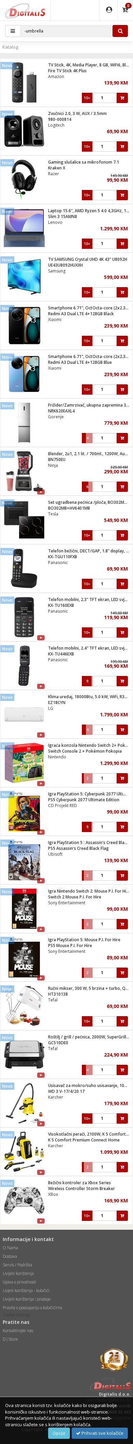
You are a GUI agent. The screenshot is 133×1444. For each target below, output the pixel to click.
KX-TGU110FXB (62, 557)
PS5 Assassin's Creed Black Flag (78, 848)
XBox (53, 1194)
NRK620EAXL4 (61, 411)
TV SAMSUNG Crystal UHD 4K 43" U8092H (87, 259)
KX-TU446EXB (61, 654)
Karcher (55, 1097)
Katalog (10, 47)
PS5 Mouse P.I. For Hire (70, 945)
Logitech (56, 125)
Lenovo (55, 222)
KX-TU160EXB (61, 605)
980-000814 (59, 119)
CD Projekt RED (62, 805)
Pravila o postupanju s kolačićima (32, 1308)
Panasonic (58, 562)
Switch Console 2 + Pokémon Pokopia (85, 751)
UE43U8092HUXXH (65, 265)
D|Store (10, 1339)
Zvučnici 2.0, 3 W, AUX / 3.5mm (77, 113)
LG (50, 708)
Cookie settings (16, 1315)
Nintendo (57, 757)
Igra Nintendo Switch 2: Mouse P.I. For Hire (89, 891)
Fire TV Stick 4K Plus (67, 71)
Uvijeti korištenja (18, 1273)
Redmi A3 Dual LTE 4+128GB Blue (80, 362)
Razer (53, 174)
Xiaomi (54, 319)
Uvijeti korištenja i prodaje (27, 1299)
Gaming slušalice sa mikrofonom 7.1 (83, 162)
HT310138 (58, 994)
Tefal (53, 1000)
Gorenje (56, 417)
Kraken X (56, 168)
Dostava (10, 1256)
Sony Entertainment (66, 903)
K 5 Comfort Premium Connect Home (84, 1140)
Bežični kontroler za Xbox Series (79, 1183)
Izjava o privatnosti (19, 1282)
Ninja (53, 465)
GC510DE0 (58, 1043)
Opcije (59, 1433)
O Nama (10, 1248)
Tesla (53, 514)
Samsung (56, 271)
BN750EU (56, 459)
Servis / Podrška (17, 1265)
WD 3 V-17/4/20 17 (66, 1091)
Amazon (56, 76)
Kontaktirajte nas (18, 1330)
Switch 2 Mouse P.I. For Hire (74, 897)
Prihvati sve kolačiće (101, 1433)
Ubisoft (55, 854)
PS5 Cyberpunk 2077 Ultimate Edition (83, 800)
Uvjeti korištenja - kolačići (26, 1290)
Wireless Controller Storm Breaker (81, 1188)
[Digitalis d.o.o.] (25, 10)
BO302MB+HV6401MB (69, 508)
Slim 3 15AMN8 (62, 216)
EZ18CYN (56, 702)
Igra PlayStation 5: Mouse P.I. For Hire (84, 940)
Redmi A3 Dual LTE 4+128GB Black (81, 314)
